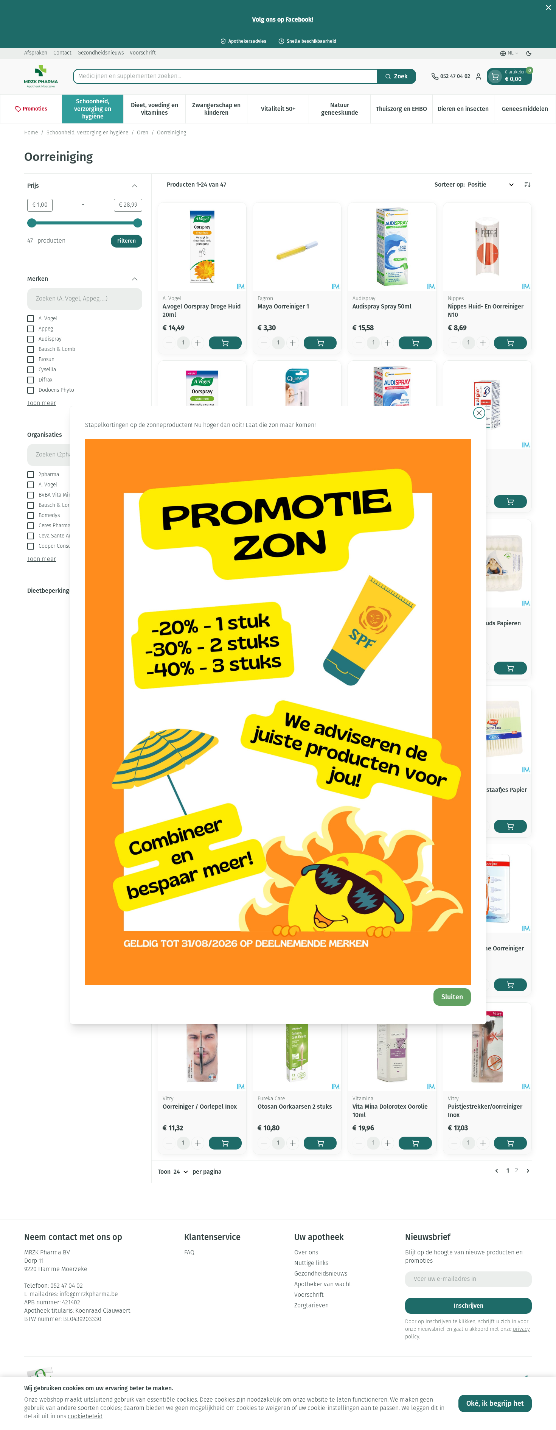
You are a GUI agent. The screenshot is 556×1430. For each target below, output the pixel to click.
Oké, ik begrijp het (495, 1403)
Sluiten (452, 997)
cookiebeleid (85, 1417)
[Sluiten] (479, 413)
